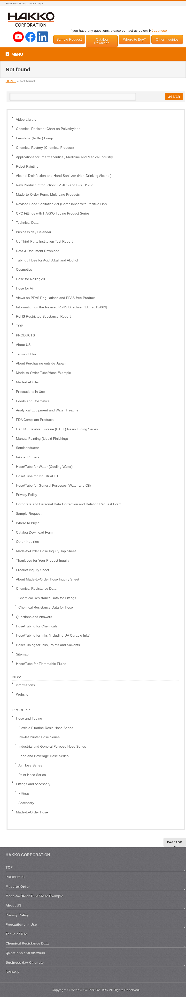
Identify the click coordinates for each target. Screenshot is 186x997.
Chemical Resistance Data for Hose (45, 607)
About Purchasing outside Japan (41, 363)
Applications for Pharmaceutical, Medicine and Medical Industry (64, 157)
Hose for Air (25, 288)
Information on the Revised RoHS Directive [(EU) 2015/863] (61, 307)
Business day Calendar (33, 232)
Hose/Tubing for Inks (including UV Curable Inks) (53, 635)
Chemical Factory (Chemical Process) (45, 147)
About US (23, 345)
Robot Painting (27, 166)
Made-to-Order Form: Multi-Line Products (48, 194)
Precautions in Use (30, 392)
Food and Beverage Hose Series (43, 756)
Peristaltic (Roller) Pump (34, 138)
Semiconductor (27, 448)
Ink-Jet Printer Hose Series (39, 737)
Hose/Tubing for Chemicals (36, 626)
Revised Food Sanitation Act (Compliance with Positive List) (61, 204)
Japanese (159, 30)
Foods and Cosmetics (32, 401)
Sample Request (69, 39)
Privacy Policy (26, 495)
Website (22, 694)
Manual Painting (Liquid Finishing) (42, 438)
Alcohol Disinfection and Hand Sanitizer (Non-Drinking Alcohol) (63, 176)
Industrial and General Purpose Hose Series (52, 746)
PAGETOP (174, 842)
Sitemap (22, 654)
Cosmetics (24, 269)
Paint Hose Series (32, 775)
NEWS (17, 677)
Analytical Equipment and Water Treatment (48, 410)
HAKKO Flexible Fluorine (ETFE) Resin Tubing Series (57, 429)
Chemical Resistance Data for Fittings (47, 598)
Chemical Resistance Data (36, 588)
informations (25, 685)
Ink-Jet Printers (27, 457)
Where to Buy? (134, 39)
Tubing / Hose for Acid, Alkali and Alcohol (47, 260)
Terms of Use (26, 354)
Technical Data (27, 222)
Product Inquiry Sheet (32, 570)
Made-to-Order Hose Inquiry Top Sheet (46, 551)
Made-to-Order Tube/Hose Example (43, 373)
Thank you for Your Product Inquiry (43, 560)
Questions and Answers (34, 617)
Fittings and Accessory (33, 784)
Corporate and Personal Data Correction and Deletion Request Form (68, 504)
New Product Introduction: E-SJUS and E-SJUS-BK (55, 185)
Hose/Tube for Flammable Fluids (41, 664)
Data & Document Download (37, 251)
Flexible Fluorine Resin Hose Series (45, 728)
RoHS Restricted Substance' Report (43, 316)
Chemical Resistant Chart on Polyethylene (48, 129)
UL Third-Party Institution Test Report (44, 241)
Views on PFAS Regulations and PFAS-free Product (55, 298)
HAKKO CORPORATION (89, 990)
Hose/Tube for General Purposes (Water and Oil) (53, 485)
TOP (19, 326)
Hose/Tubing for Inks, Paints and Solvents (48, 645)
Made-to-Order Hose (32, 812)
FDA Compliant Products (35, 420)
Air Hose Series (30, 765)
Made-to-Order (27, 382)
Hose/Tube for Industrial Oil (37, 476)
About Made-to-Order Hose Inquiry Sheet (47, 579)
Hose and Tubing (29, 718)
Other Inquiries (167, 39)
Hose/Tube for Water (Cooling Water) (44, 467)
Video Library (26, 119)
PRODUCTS (25, 335)
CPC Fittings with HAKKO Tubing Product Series (53, 213)
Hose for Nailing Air (30, 279)
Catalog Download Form (34, 532)
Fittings (24, 793)
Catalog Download (101, 41)
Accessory (26, 803)
